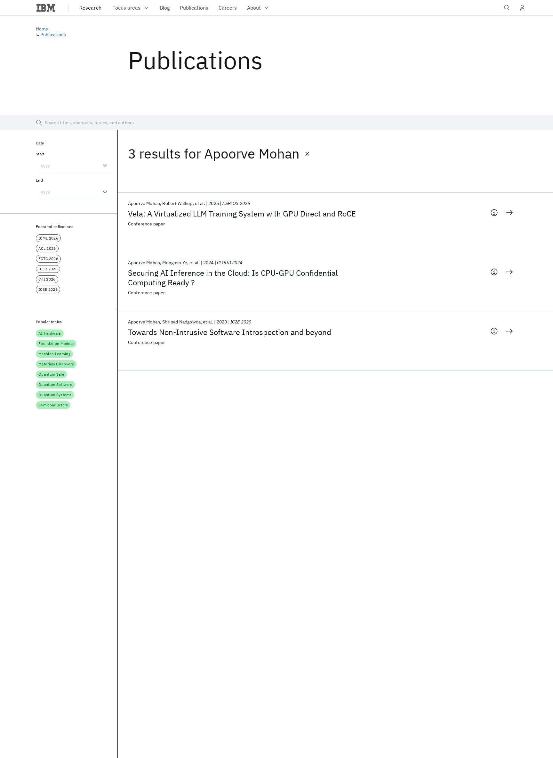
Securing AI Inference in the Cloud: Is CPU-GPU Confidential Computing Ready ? (233, 277)
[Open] (105, 165)
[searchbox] (276, 122)
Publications (53, 34)
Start (40, 153)
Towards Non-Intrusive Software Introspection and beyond (229, 332)
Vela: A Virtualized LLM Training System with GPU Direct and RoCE (242, 213)
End (39, 180)
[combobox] (74, 165)
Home (42, 29)
